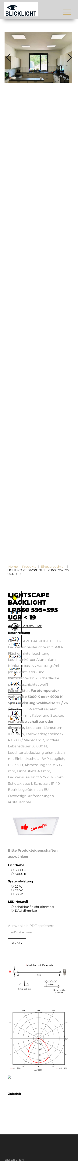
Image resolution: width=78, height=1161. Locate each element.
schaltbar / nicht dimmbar (34, 907)
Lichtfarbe (16, 865)
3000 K (20, 870)
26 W (19, 890)
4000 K (20, 874)
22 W (19, 886)
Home (13, 566)
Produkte (29, 566)
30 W (19, 894)
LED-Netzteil (18, 901)
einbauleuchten (53, 566)
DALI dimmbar (26, 910)
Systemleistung (20, 881)
